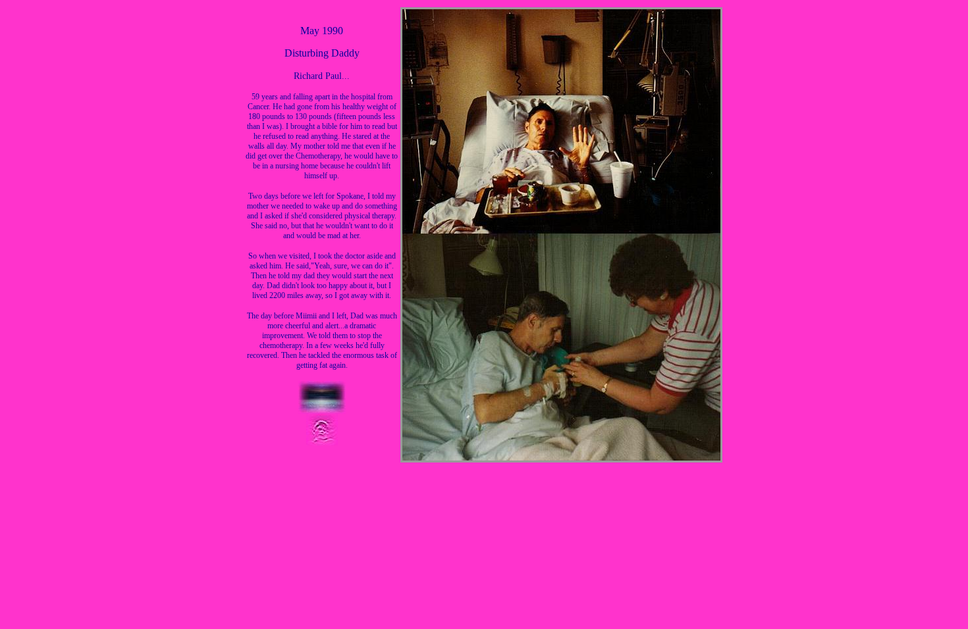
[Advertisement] (921, 516)
